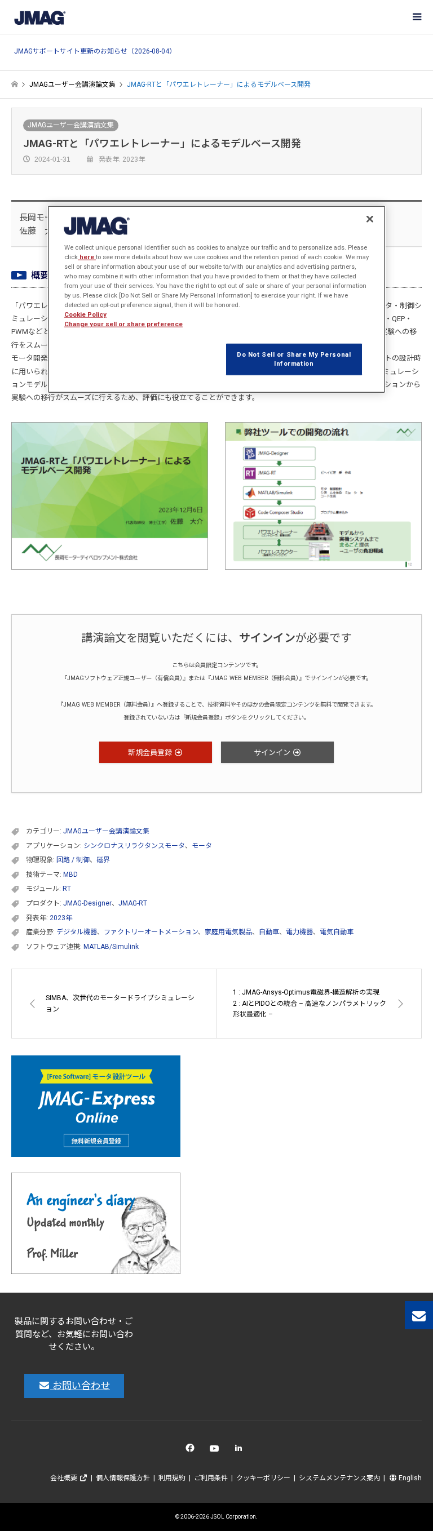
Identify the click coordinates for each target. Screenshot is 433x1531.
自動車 (269, 932)
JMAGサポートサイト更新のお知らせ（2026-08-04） (95, 51)
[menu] (416, 17)
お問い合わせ (80, 1385)
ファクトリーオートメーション (151, 932)
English (409, 1478)
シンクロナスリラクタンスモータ (134, 846)
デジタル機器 (76, 932)
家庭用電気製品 (228, 932)
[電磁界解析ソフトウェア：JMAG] (39, 17)
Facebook (192, 1451)
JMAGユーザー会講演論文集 (71, 125)
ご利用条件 (211, 1478)
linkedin (242, 1451)
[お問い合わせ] (419, 1315)
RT (67, 889)
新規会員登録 (151, 752)
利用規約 (171, 1478)
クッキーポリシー (263, 1478)
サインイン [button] (273, 752)
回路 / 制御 (73, 860)
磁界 (103, 860)
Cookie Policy (85, 314)
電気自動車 (337, 932)
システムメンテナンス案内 (339, 1478)
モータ (202, 846)
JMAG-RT (132, 903)
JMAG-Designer (87, 903)
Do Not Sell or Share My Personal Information (294, 358)
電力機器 (299, 932)
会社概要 (64, 1478)
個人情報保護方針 (123, 1478)
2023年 (61, 918)
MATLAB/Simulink (111, 947)
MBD (70, 874)
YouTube (217, 1451)
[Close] (369, 218)
